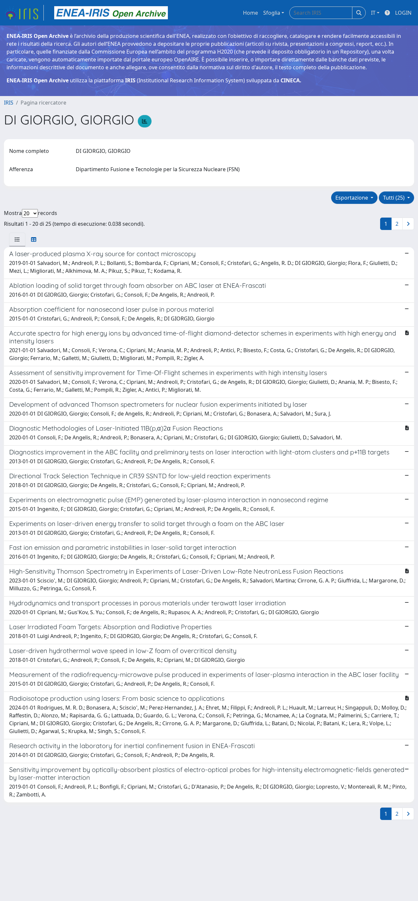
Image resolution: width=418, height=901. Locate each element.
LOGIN (403, 12)
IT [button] (373, 12)
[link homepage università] (111, 13)
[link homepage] (24, 13)
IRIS (8, 102)
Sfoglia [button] (271, 12)
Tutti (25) (394, 197)
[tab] (17, 239)
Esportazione (352, 197)
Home (250, 12)
